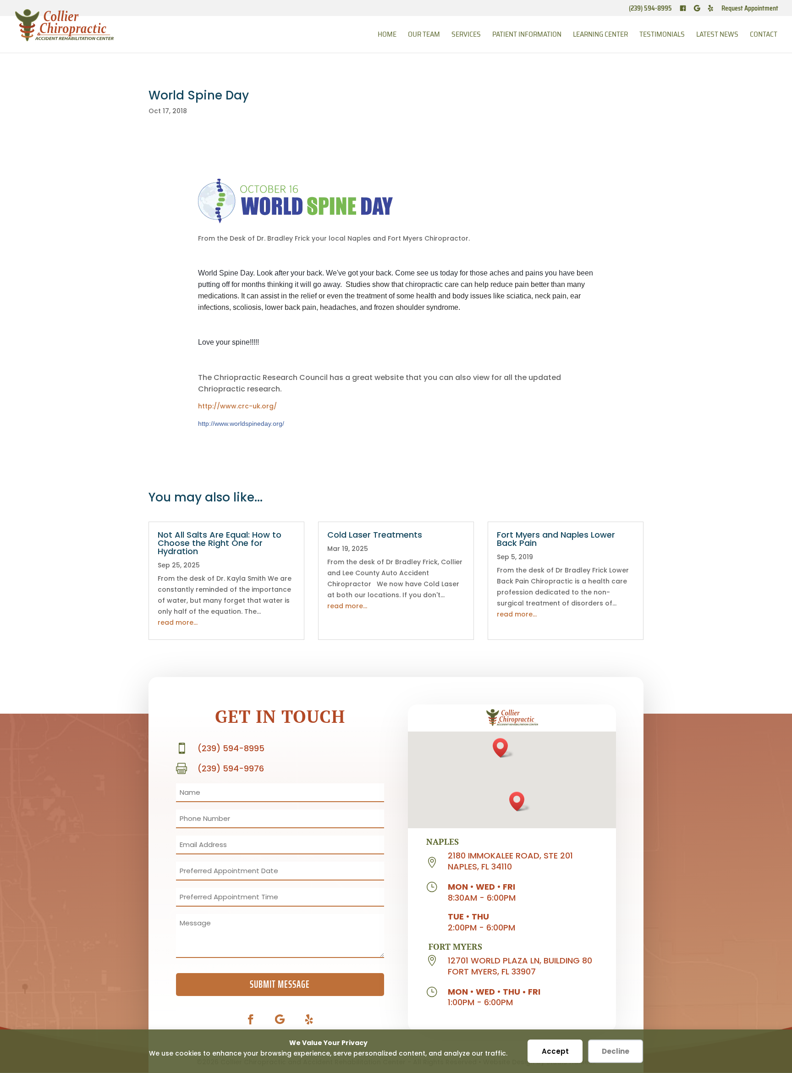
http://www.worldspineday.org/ (241, 423)
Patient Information (526, 35)
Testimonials (662, 35)
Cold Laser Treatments (374, 534)
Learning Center (600, 35)
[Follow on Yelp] (309, 1019)
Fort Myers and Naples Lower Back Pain (556, 539)
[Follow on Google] (280, 1019)
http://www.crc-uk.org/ (237, 406)
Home (387, 35)
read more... (178, 622)
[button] (503, 748)
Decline (615, 1051)
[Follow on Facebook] (250, 1019)
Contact (763, 35)
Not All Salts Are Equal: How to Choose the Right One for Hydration (219, 543)
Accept (555, 1051)
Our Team (424, 35)
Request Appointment (749, 9)
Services (466, 35)
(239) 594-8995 (650, 9)
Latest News (717, 35)
